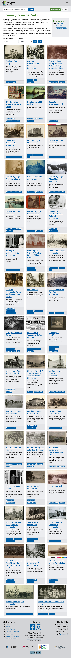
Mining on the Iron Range (14, 333)
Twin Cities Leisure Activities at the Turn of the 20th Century (14, 564)
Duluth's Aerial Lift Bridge (35, 103)
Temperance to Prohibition (33, 523)
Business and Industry (53, 82)
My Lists (64, 9)
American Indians (52, 466)
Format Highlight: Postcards (13, 212)
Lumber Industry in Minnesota (57, 251)
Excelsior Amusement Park (56, 103)
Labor (35, 80)
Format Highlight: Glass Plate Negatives (56, 179)
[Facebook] (32, 629)
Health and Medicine (10, 310)
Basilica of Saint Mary (13, 62)
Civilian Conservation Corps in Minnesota (33, 65)
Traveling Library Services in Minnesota (56, 524)
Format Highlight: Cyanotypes (35, 178)
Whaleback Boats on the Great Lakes (57, 562)
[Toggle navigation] (67, 3)
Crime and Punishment (32, 425)
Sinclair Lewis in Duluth (13, 487)
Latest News (9, 628)
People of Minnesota (53, 230)
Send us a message (63, 634)
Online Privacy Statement (12, 638)
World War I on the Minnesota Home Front (51, 602)
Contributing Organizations (12, 631)
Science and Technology (11, 312)
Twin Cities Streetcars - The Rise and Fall (34, 563)
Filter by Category (8, 38)
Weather (14, 427)
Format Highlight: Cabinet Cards (56, 141)
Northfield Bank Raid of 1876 (34, 412)
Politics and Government (32, 538)
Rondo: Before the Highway (13, 448)
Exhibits (8, 633)
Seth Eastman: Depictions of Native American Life (56, 451)
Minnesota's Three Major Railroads (13, 372)
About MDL (9, 626)
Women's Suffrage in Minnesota (15, 602)
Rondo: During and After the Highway (35, 448)
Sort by (21, 38)
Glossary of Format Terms (12, 636)
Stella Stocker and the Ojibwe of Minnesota (13, 524)
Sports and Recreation (53, 120)
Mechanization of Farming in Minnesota (56, 292)
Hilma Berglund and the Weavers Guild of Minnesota (56, 215)
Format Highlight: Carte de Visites (13, 178)
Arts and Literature (9, 191)
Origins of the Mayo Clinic (55, 412)
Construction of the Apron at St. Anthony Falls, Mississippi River (56, 65)
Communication (9, 120)
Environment (30, 80)
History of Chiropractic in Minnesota (12, 253)
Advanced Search (55, 9)
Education (51, 541)
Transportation (30, 120)
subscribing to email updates (34, 639)
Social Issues (30, 82)
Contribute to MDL (10, 629)
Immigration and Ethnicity (11, 351)
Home (7, 624)
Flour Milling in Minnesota (33, 141)
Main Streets (32, 289)
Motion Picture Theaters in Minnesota (55, 373)
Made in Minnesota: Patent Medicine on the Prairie (13, 293)
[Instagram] (38, 629)
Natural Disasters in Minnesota (13, 412)
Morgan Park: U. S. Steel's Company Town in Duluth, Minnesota (35, 375)
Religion (14, 82)
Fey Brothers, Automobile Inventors (11, 142)
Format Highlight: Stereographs (35, 212)
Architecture (8, 82)
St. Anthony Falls (56, 486)
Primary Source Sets (11, 634)
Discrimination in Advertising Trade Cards (13, 104)
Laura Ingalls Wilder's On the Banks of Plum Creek (34, 254)
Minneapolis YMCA (54, 333)
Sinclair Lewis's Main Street (33, 487)
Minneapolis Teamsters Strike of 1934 (34, 335)
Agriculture (30, 154)
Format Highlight (18, 191)
